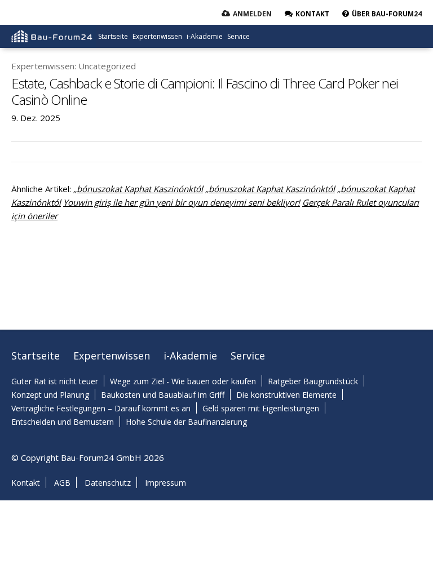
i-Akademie (205, 36)
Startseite (113, 36)
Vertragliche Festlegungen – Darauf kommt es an (101, 408)
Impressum (165, 482)
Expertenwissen (157, 36)
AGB (62, 482)
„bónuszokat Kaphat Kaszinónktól (138, 188)
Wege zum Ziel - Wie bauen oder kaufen (183, 381)
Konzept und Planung (50, 394)
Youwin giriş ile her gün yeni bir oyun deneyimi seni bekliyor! (181, 202)
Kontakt (25, 482)
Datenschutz (108, 482)
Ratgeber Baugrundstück (313, 381)
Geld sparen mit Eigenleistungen (260, 408)
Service (238, 36)
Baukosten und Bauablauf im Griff (162, 394)
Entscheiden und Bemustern (62, 421)
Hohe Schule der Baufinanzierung (186, 421)
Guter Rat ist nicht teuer (54, 381)
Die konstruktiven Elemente (286, 394)
